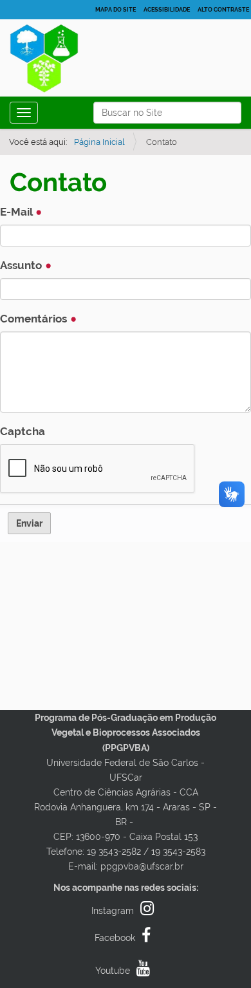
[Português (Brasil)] (57, 61)
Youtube (112, 970)
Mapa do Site (115, 9)
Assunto (22, 265)
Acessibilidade (167, 9)
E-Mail (17, 211)
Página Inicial (99, 142)
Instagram (112, 911)
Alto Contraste (223, 9)
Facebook (115, 938)
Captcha (22, 431)
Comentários (35, 318)
